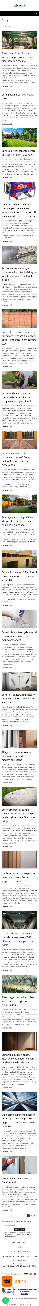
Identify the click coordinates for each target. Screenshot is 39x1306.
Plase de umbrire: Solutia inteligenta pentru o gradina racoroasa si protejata (17, 57)
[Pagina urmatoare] (34, 1215)
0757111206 (21, 1260)
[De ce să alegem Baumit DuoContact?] (19, 1165)
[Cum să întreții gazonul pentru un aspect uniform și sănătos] (19, 137)
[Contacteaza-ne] (26, 13)
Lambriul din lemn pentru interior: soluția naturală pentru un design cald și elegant (19, 1058)
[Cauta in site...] (36, 13)
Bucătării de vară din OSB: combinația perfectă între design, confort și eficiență (16, 397)
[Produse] (3, 13)
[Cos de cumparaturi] (31, 13)
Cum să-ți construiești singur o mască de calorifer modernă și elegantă (19, 698)
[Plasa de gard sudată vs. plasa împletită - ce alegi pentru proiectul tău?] (19, 984)
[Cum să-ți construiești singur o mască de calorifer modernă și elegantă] (19, 681)
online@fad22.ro (20, 1264)
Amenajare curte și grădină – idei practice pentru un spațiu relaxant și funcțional (18, 520)
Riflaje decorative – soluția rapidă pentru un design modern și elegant (16, 755)
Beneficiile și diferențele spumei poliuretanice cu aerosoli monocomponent (19, 636)
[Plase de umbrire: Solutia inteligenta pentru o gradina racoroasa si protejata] (19, 40)
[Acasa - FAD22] (19, 5)
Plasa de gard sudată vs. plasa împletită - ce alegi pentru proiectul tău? (18, 1001)
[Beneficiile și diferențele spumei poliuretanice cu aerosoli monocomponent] (19, 619)
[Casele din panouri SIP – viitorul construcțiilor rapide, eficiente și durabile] (19, 559)
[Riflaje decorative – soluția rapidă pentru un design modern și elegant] (19, 739)
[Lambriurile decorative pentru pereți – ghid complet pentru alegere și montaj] (19, 860)
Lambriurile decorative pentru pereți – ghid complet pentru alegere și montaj (18, 877)
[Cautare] (35, 27)
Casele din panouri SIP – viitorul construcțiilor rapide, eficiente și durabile (19, 576)
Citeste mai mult (7, 86)
